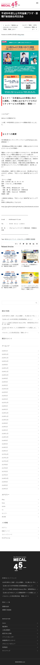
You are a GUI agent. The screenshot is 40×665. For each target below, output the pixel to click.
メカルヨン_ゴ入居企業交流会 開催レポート (15, 333)
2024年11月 (5, 371)
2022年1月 (5, 399)
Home (4, 623)
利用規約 (5, 647)
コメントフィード (7, 534)
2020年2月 (5, 406)
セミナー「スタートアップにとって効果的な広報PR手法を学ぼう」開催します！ (30, 287)
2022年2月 (5, 396)
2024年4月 (5, 382)
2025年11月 (5, 358)
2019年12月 (5, 413)
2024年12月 (5, 368)
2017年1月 (5, 475)
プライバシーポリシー (8, 644)
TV (2, 510)
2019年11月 (5, 416)
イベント (13, 239)
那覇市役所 (5, 606)
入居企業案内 (6, 630)
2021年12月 (5, 402)
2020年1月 (5, 409)
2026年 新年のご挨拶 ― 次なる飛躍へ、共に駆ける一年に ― (19, 316)
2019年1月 (5, 430)
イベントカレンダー (8, 637)
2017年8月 (5, 465)
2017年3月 (5, 468)
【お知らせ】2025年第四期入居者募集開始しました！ (17, 319)
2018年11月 (5, 433)
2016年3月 (5, 485)
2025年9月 (5, 365)
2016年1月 (5, 489)
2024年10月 (5, 375)
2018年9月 (5, 440)
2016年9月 (5, 482)
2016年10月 (5, 478)
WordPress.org (6, 538)
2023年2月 (5, 385)
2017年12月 (5, 454)
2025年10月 (5, 361)
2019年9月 (5, 423)
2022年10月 (5, 389)
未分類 (4, 517)
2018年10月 (5, 437)
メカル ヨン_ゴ (21, 239)
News (22, 34)
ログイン (4, 527)
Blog (19, 34)
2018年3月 (5, 444)
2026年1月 (5, 351)
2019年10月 (5, 420)
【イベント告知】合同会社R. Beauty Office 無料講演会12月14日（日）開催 (20, 323)
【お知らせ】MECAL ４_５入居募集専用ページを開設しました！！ (19, 328)
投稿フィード (6, 531)
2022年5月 (5, 392)
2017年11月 (5, 458)
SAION (3, 506)
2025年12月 (5, 354)
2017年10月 (5, 461)
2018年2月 (5, 447)
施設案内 (5, 626)
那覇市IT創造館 (30, 239)
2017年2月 (5, 471)
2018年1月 (5, 451)
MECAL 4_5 (8, 239)
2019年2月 (5, 427)
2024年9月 (5, 378)
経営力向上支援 (6, 633)
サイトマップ (6, 651)
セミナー (4, 513)
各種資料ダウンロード (8, 640)
